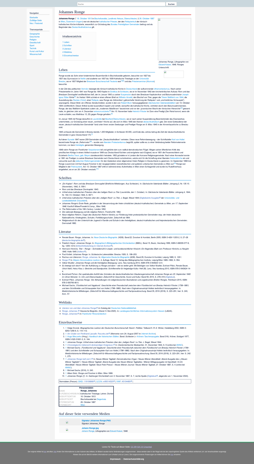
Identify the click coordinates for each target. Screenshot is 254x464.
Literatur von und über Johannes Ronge (79, 308)
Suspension (126, 94)
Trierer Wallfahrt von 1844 (172, 97)
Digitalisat (170, 276)
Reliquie (95, 100)
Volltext (81, 251)
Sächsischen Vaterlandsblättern (162, 102)
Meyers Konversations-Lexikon (86, 260)
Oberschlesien (130, 18)
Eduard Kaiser (165, 64)
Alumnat (150, 81)
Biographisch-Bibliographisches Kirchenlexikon (115, 243)
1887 (152, 18)
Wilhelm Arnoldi (125, 97)
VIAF (118, 381)
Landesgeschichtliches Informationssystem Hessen (142, 310)
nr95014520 (108, 381)
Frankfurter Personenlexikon (94, 313)
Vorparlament (94, 149)
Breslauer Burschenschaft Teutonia (102, 81)
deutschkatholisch (151, 121)
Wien (63, 21)
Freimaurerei (76, 166)
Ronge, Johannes (89, 257)
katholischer (104, 21)
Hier (55, 451)
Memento (115, 333)
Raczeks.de (87, 333)
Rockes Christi (79, 100)
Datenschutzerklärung (133, 459)
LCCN (99, 381)
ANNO (179, 344)
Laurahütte (97, 118)
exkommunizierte (101, 111)
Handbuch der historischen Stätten (104, 336)
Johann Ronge (88, 431)
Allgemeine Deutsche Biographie (115, 257)
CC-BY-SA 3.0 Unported (141, 446)
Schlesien (124, 91)
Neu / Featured (36, 23)
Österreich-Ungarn (74, 21)
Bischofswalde (100, 18)
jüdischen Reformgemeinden (88, 160)
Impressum (115, 459)
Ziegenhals (101, 399)
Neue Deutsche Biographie (105, 237)
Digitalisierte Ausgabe (149, 197)
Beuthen (108, 118)
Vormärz (85, 88)
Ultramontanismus (162, 88)
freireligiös (80, 145)
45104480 (126, 381)
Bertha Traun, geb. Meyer (79, 155)
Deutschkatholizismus (81, 27)
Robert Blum (126, 102)
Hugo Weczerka (74, 336)
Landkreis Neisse (115, 18)
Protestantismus (119, 142)
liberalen (107, 142)
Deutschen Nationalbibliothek (123, 308)
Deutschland (131, 88)
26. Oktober (144, 18)
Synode (71, 139)
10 (97, 169)
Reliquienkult (130, 21)
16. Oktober (82, 18)
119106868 (88, 381)
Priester (113, 21)
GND (80, 381)
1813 (90, 18)
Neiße (83, 78)
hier (45, 451)
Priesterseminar (139, 81)
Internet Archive (148, 333)
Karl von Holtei (178, 139)
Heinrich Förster (139, 111)
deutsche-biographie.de (73, 240)
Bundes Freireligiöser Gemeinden (125, 24)
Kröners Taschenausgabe (148, 336)
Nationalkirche (176, 158)
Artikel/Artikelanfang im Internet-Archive (93, 245)
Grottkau (114, 91)
